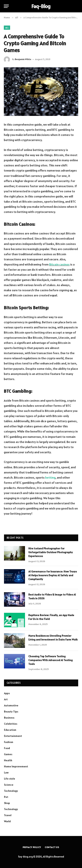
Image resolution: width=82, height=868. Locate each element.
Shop (7, 803)
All (7, 27)
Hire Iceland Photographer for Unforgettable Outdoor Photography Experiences (50, 552)
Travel (7, 815)
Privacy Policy (32, 847)
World (7, 821)
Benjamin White (23, 59)
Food (7, 748)
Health (8, 760)
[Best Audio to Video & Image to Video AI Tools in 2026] (14, 599)
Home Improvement (16, 766)
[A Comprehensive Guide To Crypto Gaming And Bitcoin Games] (41, 91)
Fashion (8, 742)
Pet (6, 797)
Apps (7, 693)
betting (50, 477)
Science (8, 784)
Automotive (11, 705)
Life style (9, 778)
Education (10, 730)
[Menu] (6, 6)
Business (9, 717)
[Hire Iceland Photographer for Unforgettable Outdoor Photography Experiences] (14, 553)
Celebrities (10, 723)
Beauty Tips (11, 711)
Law (6, 772)
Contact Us (52, 847)
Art (6, 699)
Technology (11, 791)
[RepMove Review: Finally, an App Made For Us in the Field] (14, 620)
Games (8, 754)
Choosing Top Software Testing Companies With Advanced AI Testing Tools (50, 660)
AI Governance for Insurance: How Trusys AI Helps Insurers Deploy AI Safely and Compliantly (52, 575)
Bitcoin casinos (59, 264)
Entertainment (13, 736)
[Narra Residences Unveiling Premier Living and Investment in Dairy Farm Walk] (14, 640)
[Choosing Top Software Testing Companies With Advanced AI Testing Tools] (14, 661)
